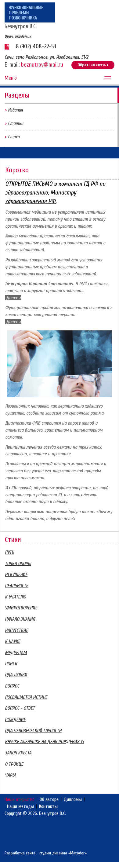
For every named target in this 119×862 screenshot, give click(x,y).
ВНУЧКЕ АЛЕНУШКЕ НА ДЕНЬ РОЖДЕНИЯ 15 (44, 741)
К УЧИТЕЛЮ (15, 597)
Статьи (15, 123)
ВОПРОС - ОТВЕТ (20, 708)
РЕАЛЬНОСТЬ (16, 585)
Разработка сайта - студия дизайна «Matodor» (46, 853)
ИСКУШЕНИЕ (16, 574)
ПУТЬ (9, 552)
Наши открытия (19, 799)
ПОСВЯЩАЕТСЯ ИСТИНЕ (26, 697)
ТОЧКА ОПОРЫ (18, 563)
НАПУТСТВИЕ (16, 630)
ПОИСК (11, 664)
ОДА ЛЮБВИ (16, 675)
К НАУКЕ (12, 641)
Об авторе (49, 799)
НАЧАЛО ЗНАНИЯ (20, 619)
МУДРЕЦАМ (16, 652)
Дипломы (73, 799)
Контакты (48, 806)
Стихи (14, 137)
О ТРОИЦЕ (14, 764)
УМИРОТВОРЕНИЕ (21, 608)
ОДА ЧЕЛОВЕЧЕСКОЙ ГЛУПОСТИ (33, 730)
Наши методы (20, 806)
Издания (15, 110)
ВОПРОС (12, 686)
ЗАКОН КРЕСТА (18, 753)
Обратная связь (92, 64)
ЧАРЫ (10, 775)
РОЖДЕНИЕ (15, 719)
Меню (11, 78)
